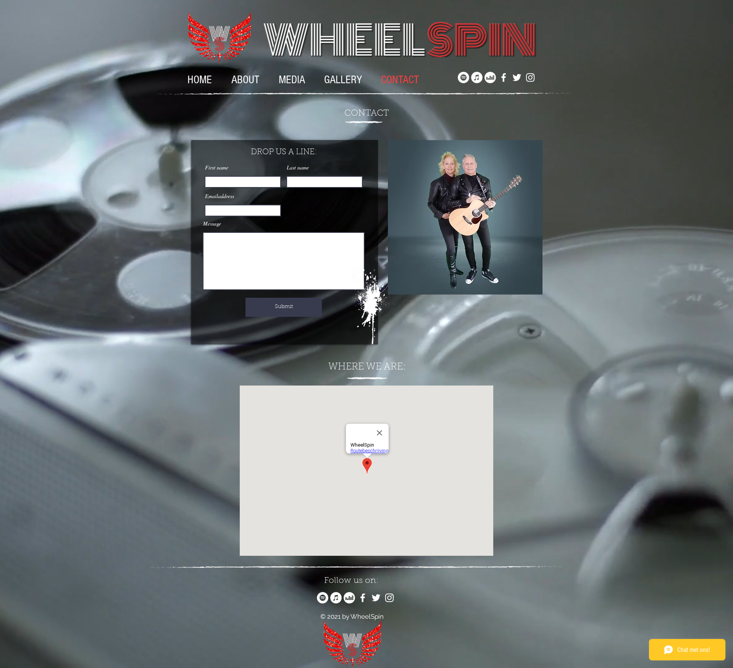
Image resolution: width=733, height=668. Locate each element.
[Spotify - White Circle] (463, 77)
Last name (298, 167)
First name (216, 167)
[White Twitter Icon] (517, 77)
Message (212, 223)
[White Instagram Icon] (530, 77)
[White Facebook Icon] (503, 77)
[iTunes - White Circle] (477, 77)
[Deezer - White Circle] (490, 77)
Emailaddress (219, 196)
